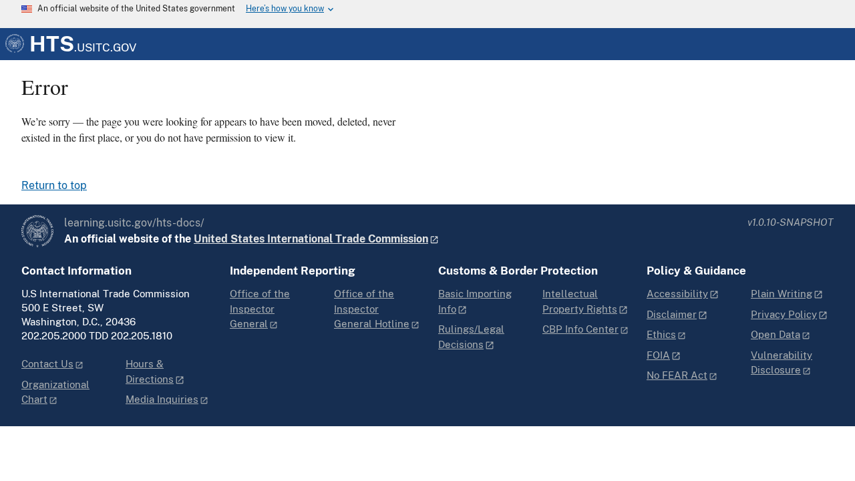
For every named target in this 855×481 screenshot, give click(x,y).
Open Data (775, 334)
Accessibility (677, 293)
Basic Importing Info (475, 301)
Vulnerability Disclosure (781, 362)
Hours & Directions (150, 371)
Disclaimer (672, 314)
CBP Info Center (580, 329)
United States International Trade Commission (311, 238)
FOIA (658, 355)
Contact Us (47, 363)
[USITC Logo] (37, 231)
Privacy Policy (784, 314)
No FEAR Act (677, 375)
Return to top (54, 185)
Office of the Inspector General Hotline (371, 308)
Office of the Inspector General (260, 308)
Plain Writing (781, 293)
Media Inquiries (162, 399)
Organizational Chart (55, 392)
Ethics (661, 334)
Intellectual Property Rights (579, 301)
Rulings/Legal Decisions (471, 336)
